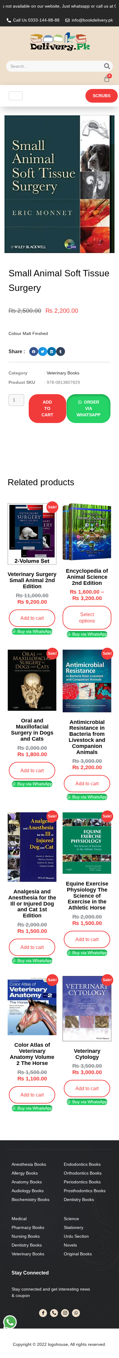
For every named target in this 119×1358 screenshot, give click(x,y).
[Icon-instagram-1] (65, 1313)
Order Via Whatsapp (88, 408)
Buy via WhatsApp (34, 631)
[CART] (106, 78)
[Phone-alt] (54, 1313)
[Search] (107, 66)
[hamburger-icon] (16, 95)
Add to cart (47, 408)
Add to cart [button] (32, 618)
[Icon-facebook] (43, 1313)
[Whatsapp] (76, 1313)
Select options (87, 617)
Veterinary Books (63, 372)
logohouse (57, 1344)
